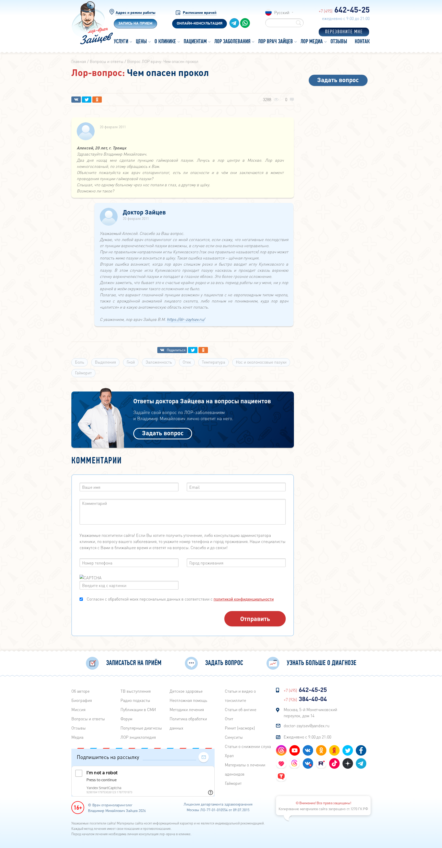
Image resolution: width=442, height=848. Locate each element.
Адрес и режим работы (135, 13)
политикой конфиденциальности (244, 599)
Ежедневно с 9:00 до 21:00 (307, 737)
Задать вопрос (163, 433)
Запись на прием (135, 24)
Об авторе (80, 691)
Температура (213, 362)
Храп (229, 755)
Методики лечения (187, 709)
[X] (86, 99)
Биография (81, 700)
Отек (187, 362)
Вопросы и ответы (88, 718)
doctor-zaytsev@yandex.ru (306, 725)
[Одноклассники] (97, 99)
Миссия (78, 709)
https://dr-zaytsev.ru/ (186, 319)
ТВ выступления (135, 691)
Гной (131, 362)
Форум (126, 718)
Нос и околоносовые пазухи (261, 362)
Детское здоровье (186, 691)
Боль (79, 362)
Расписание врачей (199, 13)
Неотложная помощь (188, 700)
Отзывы (78, 728)
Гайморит (83, 372)
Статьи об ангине (240, 709)
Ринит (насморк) (240, 728)
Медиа (77, 737)
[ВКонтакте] (76, 99)
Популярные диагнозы (141, 728)
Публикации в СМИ (138, 709)
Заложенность (159, 362)
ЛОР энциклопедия (138, 737)
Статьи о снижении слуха (248, 746)
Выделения (105, 362)
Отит (229, 718)
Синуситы (234, 737)
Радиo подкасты (135, 700)
